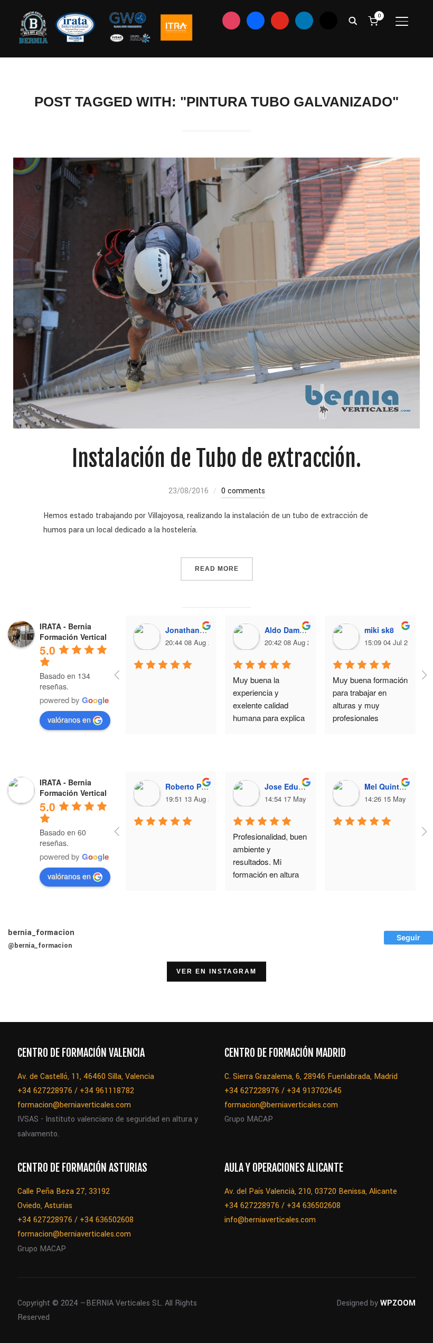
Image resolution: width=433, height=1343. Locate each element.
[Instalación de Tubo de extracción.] (216, 164)
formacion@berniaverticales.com (74, 1105)
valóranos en (69, 719)
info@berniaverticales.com (270, 1219)
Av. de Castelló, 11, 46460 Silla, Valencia (85, 1076)
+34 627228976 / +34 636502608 (75, 1219)
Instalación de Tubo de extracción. (216, 458)
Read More (217, 568)
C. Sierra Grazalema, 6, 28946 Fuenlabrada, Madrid (311, 1076)
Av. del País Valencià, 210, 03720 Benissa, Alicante (310, 1191)
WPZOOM (398, 1303)
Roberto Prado (191, 786)
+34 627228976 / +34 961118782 (75, 1090)
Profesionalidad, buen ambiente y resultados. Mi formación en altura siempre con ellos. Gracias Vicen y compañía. (271, 874)
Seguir (408, 937)
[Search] (352, 20)
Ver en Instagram (216, 972)
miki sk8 (379, 630)
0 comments (243, 491)
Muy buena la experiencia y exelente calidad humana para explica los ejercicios (270, 705)
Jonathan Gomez (196, 630)
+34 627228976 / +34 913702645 (283, 1090)
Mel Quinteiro (388, 786)
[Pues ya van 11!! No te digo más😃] (27, 995)
